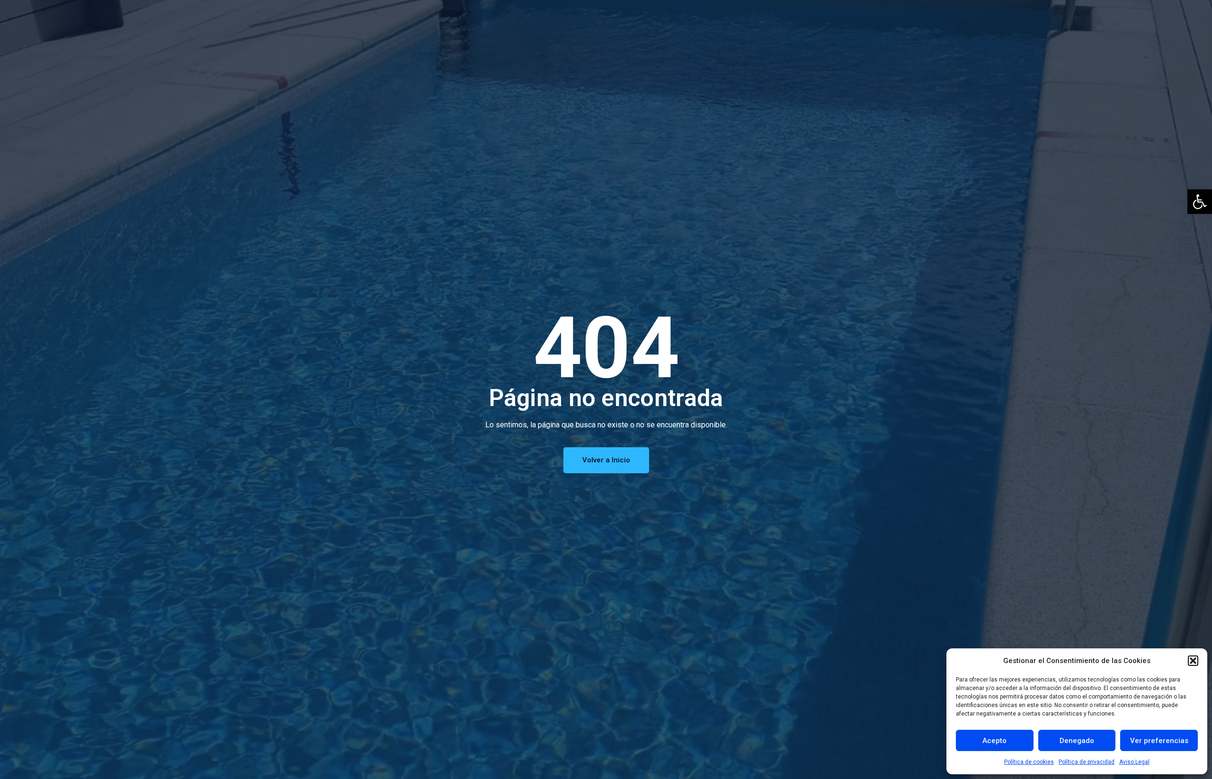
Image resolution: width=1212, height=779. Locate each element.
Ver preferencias (1159, 740)
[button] (1199, 201)
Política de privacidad (1086, 762)
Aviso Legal (1134, 762)
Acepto (994, 740)
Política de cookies (1029, 762)
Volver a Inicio (606, 460)
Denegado (1077, 740)
